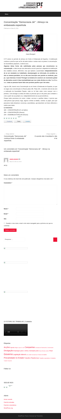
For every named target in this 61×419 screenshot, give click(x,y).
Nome (6, 209)
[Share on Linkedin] (12, 118)
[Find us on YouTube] (7, 387)
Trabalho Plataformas (31, 358)
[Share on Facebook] (5, 118)
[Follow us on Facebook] (5, 387)
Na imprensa (34, 354)
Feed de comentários (10, 405)
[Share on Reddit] (9, 118)
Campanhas (30, 347)
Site (5, 219)
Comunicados (50, 347)
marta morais (14, 159)
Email (6, 214)
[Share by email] (16, 118)
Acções (7, 347)
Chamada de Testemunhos (41, 347)
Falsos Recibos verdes (44, 350)
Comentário (8, 183)
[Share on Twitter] (7, 118)
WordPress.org (8, 408)
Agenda (12, 347)
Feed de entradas (9, 402)
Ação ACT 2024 (21, 347)
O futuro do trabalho (42, 354)
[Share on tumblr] (14, 118)
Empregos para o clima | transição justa (26, 351)
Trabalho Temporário (8, 360)
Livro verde (28, 354)
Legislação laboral (19, 354)
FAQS (51, 351)
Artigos (16, 347)
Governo (8, 354)
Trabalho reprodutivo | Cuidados (47, 358)
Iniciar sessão (8, 399)
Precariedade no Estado (14, 358)
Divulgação (8, 351)
